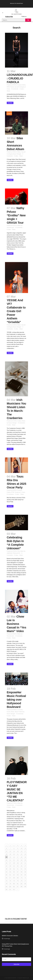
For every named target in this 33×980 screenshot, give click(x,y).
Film (18, 551)
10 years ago (7, 939)
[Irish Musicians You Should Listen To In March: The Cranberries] (16, 378)
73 (10, 880)
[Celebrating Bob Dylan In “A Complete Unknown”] (16, 522)
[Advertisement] (16, 905)
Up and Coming (19, 87)
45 (17, 866)
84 (6, 886)
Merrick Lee (26, 977)
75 (17, 880)
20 (14, 854)
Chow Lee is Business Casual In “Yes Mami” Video (16, 624)
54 (6, 872)
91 (10, 889)
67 (10, 878)
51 (17, 869)
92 (14, 889)
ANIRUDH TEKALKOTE (13, 553)
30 (6, 860)
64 (21, 875)
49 (10, 869)
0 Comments (14, 89)
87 (17, 886)
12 (6, 851)
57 (17, 872)
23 (25, 854)
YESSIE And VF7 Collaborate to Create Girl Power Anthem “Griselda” (16, 311)
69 (17, 878)
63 (17, 875)
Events (9, 711)
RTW (8, 87)
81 (17, 883)
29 (25, 857)
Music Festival (19, 711)
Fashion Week (21, 85)
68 (14, 878)
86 (14, 886)
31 (10, 860)
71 (25, 878)
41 (25, 863)
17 (25, 851)
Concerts (20, 709)
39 (17, 863)
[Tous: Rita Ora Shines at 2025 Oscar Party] (16, 465)
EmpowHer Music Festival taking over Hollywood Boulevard (16, 700)
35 (25, 860)
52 (21, 869)
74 (14, 880)
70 (21, 878)
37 (10, 863)
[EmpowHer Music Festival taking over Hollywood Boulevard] (16, 679)
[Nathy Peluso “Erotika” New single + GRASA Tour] (16, 197)
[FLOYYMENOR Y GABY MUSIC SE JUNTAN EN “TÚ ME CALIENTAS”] (16, 760)
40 (21, 863)
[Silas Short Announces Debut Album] (16, 123)
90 (6, 889)
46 (21, 866)
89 (25, 886)
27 (17, 857)
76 (21, 880)
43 (10, 866)
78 (6, 883)
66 (6, 878)
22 (21, 854)
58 (21, 872)
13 (10, 851)
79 (10, 883)
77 (25, 880)
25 (10, 857)
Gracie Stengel (17, 154)
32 (14, 860)
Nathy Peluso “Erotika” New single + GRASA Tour (16, 215)
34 (21, 860)
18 (6, 854)
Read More (10, 102)
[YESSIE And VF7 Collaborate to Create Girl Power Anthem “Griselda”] (16, 277)
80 (14, 883)
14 (14, 851)
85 (10, 886)
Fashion (20, 490)
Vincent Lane (10, 227)
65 (25, 875)
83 (25, 883)
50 (14, 869)
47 (25, 866)
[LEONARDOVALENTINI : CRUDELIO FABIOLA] (16, 50)
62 (14, 875)
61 (10, 875)
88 (21, 886)
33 (17, 860)
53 (25, 869)
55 (10, 872)
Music (19, 152)
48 (6, 869)
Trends (12, 87)
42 (6, 866)
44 (14, 866)
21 (17, 854)
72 (6, 880)
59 (25, 872)
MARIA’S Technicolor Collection (10, 935)
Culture (19, 421)
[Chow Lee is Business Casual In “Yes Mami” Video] (16, 601)
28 (21, 857)
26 (14, 857)
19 (10, 854)
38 (14, 863)
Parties (9, 492)
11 (25, 848)
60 (6, 875)
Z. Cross (22, 492)
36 (6, 863)
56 (14, 872)
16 (21, 851)
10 (21, 848)
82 (21, 883)
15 (17, 851)
